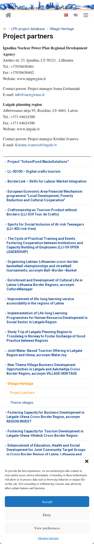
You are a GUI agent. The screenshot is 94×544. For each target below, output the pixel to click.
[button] (86, 461)
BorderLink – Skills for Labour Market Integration (47, 181)
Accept (47, 501)
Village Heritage (62, 29)
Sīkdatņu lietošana (48, 538)
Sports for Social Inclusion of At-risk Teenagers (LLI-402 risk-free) (45, 226)
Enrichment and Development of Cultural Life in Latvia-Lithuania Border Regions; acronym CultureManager (44, 284)
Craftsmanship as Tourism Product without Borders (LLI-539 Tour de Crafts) (42, 212)
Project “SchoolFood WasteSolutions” (38, 162)
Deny (47, 514)
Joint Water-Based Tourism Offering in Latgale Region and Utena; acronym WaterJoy (44, 353)
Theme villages (21, 403)
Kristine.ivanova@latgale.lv (36, 144)
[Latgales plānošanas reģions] (8, 15)
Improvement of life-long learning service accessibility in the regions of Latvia (40, 301)
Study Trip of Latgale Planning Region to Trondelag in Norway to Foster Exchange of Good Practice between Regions (46, 336)
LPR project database (28, 29)
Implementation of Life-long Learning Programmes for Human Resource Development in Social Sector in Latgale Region (47, 317)
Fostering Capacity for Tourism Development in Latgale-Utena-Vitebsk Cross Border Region (45, 433)
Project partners (22, 393)
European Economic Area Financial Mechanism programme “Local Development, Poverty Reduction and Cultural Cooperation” (44, 196)
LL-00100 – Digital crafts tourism (33, 171)
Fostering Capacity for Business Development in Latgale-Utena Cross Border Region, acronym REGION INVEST (45, 417)
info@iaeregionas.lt (29, 94)
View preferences (47, 527)
